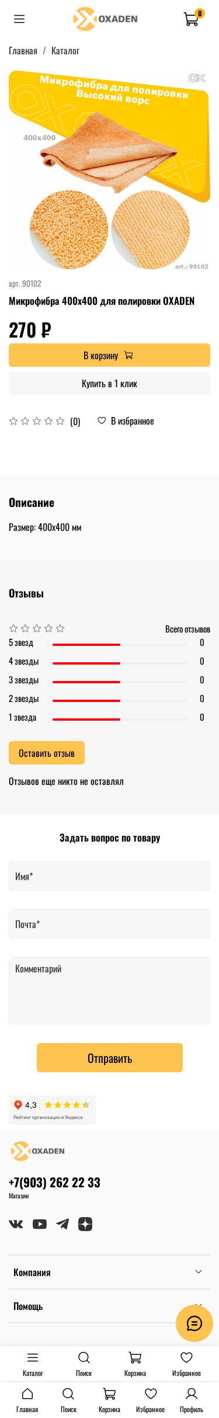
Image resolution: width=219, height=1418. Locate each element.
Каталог (65, 50)
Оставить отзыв (47, 753)
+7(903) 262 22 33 (54, 1182)
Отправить (110, 1057)
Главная (23, 50)
